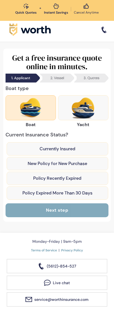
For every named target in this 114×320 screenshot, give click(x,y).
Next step (57, 210)
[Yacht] (83, 107)
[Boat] (31, 107)
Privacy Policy (72, 250)
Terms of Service (44, 250)
